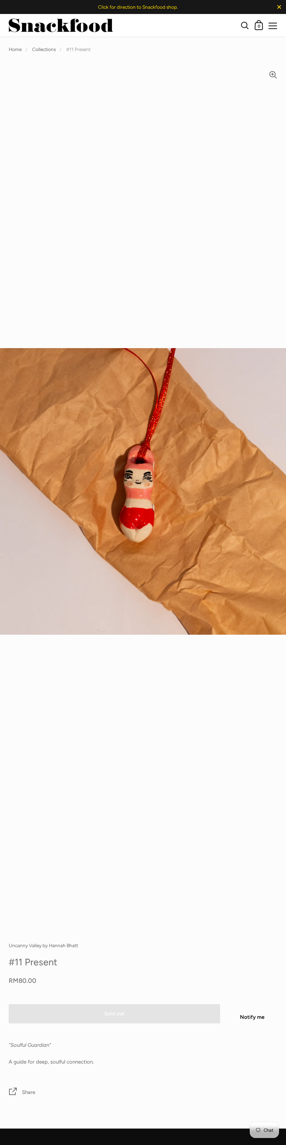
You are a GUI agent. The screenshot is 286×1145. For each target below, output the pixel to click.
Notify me (252, 1017)
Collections (44, 49)
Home (15, 49)
